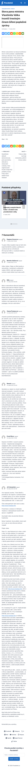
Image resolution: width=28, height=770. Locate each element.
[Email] (22, 33)
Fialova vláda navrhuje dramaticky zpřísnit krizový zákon (20, 156)
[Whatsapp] (14, 33)
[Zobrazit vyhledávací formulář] (21, 3)
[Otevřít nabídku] (24, 3)
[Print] (20, 33)
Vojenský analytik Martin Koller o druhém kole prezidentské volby (12, 210)
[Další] (23, 207)
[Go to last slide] (4, 207)
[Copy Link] (17, 33)
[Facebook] (3, 33)
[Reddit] (11, 33)
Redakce (5, 29)
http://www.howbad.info (9, 505)
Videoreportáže (6, 8)
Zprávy (13, 8)
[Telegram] (8, 33)
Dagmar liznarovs (12, 239)
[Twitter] (6, 33)
